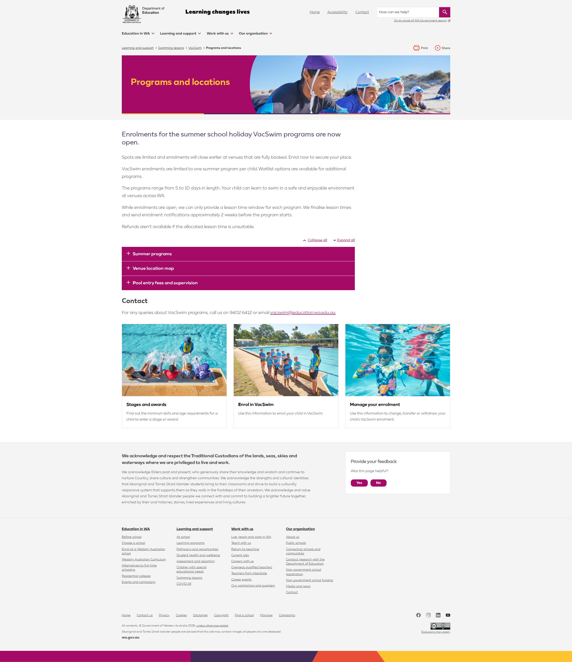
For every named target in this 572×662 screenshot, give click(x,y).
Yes (359, 483)
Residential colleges (136, 576)
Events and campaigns (138, 582)
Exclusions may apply (435, 632)
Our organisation (254, 33)
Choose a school (133, 543)
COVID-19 (184, 583)
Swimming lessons (189, 577)
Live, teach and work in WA (251, 537)
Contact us (145, 615)
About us (292, 537)
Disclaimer (200, 615)
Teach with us (241, 543)
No (378, 483)
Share (446, 48)
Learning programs (190, 543)
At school (183, 537)
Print (424, 48)
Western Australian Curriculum (144, 559)
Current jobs (240, 555)
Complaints (287, 615)
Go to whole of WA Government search (420, 20)
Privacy (164, 615)
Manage (266, 615)
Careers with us (242, 561)
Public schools (296, 543)
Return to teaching (245, 549)
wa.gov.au (130, 637)
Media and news (298, 586)
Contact (362, 12)
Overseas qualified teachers (251, 567)
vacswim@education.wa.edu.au (302, 312)
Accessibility (337, 12)
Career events (241, 579)
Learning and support (178, 33)
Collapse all (317, 240)
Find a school (244, 615)
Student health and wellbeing (198, 555)
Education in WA (136, 33)
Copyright (221, 615)
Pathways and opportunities (197, 549)
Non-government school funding (309, 580)
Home (315, 12)
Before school (131, 537)
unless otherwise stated (212, 625)
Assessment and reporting (196, 561)
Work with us (218, 33)
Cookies (181, 615)
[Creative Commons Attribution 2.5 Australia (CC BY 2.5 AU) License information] (440, 626)
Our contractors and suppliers (253, 585)
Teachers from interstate (249, 573)
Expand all (346, 240)
